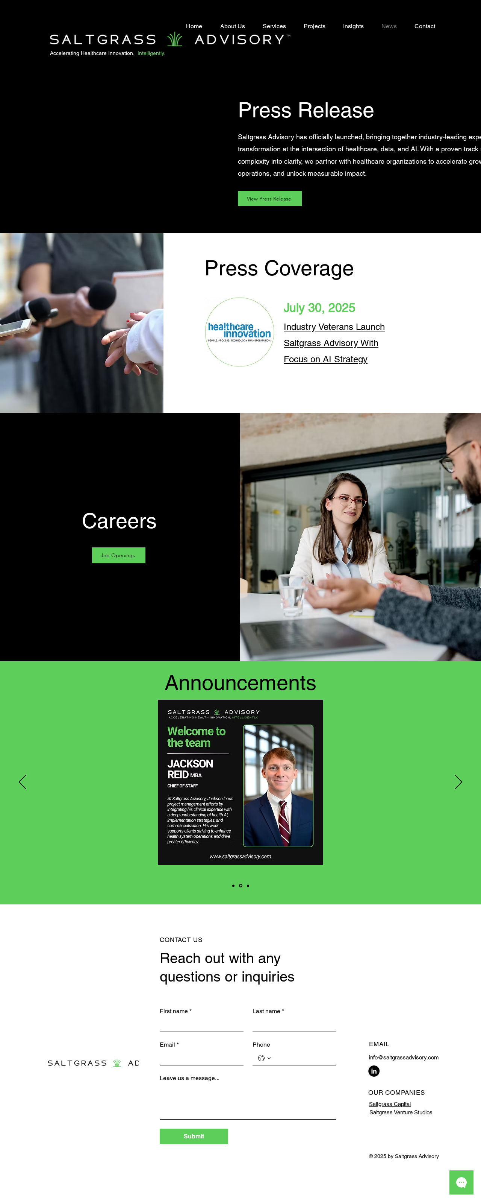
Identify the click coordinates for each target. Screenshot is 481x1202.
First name (176, 1011)
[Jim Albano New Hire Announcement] (248, 885)
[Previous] (22, 782)
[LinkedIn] (374, 1071)
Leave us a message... (189, 1078)
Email (169, 1044)
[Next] (458, 782)
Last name (268, 1011)
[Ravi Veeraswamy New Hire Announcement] (233, 885)
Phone (261, 1044)
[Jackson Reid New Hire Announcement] (240, 885)
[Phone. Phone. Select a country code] (264, 1058)
